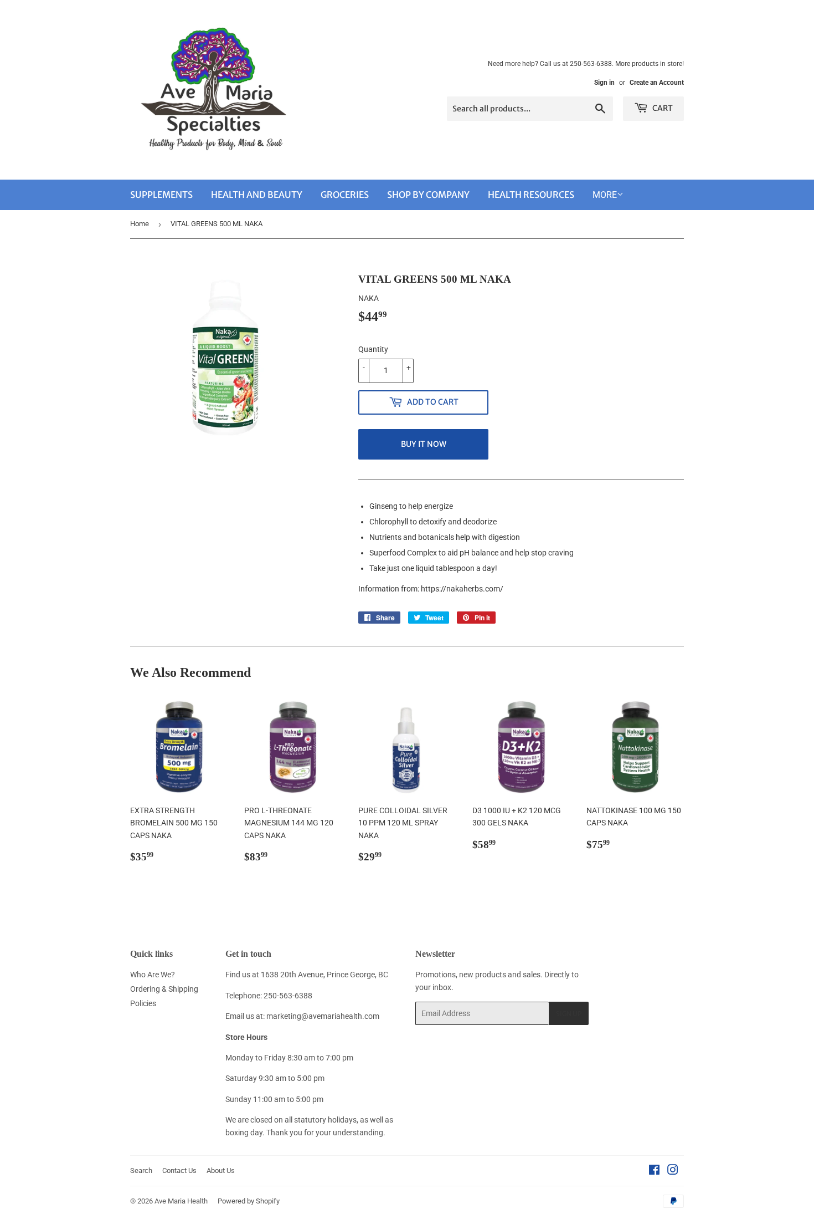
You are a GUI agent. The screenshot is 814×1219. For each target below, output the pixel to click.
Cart (662, 108)
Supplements (161, 194)
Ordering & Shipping (164, 989)
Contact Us (179, 1170)
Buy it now (423, 444)
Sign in (604, 82)
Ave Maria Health (181, 1201)
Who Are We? (152, 974)
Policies (143, 1003)
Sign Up (568, 1013)
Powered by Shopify (249, 1201)
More (605, 195)
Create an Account (657, 82)
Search (141, 1170)
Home (139, 224)
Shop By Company (428, 194)
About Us (221, 1170)
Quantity (373, 349)
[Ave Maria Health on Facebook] (654, 1171)
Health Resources (531, 194)
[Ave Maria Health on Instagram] (672, 1171)
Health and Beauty (256, 194)
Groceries (345, 194)
